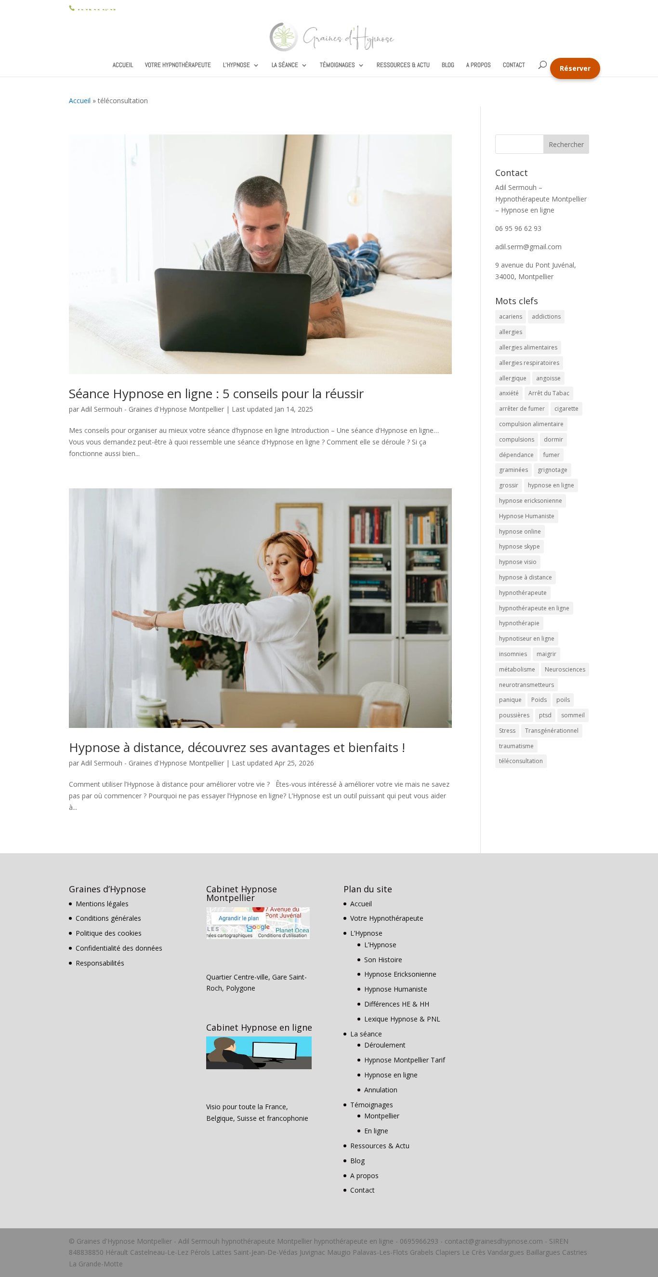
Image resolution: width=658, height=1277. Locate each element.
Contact (514, 65)
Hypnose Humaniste (526, 516)
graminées (513, 470)
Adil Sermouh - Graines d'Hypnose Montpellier (152, 409)
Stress (507, 730)
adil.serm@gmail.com (528, 246)
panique (510, 700)
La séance (285, 65)
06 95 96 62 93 (96, 7)
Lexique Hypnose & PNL (402, 1018)
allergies (510, 332)
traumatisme (516, 746)
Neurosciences (565, 669)
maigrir (546, 654)
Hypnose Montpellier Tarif (404, 1059)
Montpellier (381, 1115)
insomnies (513, 654)
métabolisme (517, 669)
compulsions (516, 439)
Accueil (123, 65)
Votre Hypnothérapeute (178, 65)
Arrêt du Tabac (548, 393)
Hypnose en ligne (391, 1074)
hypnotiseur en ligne (526, 638)
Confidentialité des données (119, 948)
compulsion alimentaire (531, 424)
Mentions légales (102, 903)
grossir (508, 485)
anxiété (509, 393)
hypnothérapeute (523, 593)
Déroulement (385, 1044)
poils (563, 700)
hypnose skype (519, 546)
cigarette (566, 408)
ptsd (545, 715)
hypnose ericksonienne (530, 501)
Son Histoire (383, 959)
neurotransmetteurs (526, 685)
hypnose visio (518, 562)
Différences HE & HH (396, 1003)
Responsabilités (100, 963)
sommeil (573, 715)
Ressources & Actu (403, 65)
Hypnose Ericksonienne (400, 974)
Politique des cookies (109, 933)
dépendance (516, 455)
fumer (551, 455)
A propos (478, 65)
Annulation (380, 1089)
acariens (510, 316)
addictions (546, 316)
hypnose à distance (525, 577)
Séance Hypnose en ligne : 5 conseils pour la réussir (216, 393)
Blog (448, 65)
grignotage (552, 470)
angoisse (548, 378)
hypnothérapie (519, 623)
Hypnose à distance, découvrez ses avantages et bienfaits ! (237, 747)
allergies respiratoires (529, 363)
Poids (539, 700)
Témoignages (337, 65)
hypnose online (520, 531)
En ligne (376, 1130)
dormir (553, 439)
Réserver (575, 68)
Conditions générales (108, 918)
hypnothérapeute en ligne (534, 608)
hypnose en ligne (551, 485)
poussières (514, 715)
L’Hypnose (236, 65)
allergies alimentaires (528, 347)
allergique (512, 378)
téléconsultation (521, 761)
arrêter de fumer (522, 408)
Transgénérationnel (552, 730)
